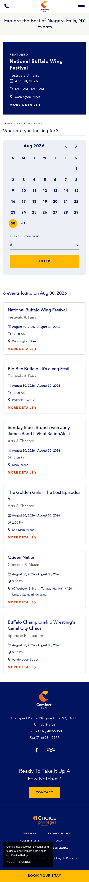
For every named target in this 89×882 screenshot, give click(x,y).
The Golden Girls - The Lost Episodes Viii (44, 495)
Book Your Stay (44, 876)
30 (13, 223)
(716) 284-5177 (47, 737)
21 (66, 202)
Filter (44, 261)
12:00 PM (18, 458)
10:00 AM (18, 393)
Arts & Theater (20, 441)
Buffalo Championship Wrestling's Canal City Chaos (41, 625)
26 (45, 212)
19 (45, 202)
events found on (35, 293)
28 (66, 212)
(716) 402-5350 (50, 731)
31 (23, 223)
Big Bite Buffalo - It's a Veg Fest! (39, 369)
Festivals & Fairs (24, 75)
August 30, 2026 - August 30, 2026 (36, 327)
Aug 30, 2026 (26, 81)
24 (23, 212)
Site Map (29, 834)
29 (76, 212)
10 (23, 191)
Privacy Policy (59, 834)
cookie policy (19, 855)
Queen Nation (22, 557)
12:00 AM (18, 334)
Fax (32, 737)
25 (34, 212)
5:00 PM (17, 652)
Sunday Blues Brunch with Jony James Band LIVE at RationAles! (39, 431)
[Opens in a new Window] (6, 7)
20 (55, 202)
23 (13, 212)
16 (13, 202)
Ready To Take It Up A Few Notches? (44, 774)
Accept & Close (18, 861)
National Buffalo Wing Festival (36, 64)
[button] (44, 792)
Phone (32, 731)
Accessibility (30, 841)
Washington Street (27, 97)
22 (76, 202)
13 (55, 191)
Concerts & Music (23, 564)
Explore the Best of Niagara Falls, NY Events (44, 24)
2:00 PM (17, 523)
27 (55, 212)
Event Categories (25, 236)
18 (34, 202)
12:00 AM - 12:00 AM (29, 89)
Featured (19, 55)
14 (66, 191)
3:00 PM (17, 581)
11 (34, 191)
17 (23, 202)
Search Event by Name (23, 123)
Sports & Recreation (25, 635)
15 (76, 191)
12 (45, 191)
